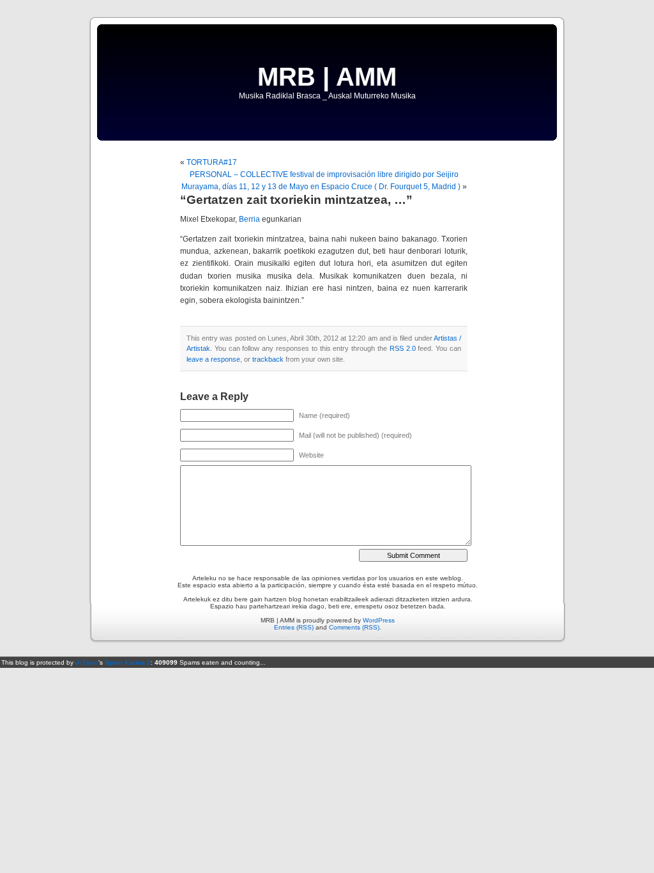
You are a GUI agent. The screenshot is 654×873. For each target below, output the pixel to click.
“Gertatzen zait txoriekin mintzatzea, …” (296, 199)
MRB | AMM (327, 77)
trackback (268, 359)
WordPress (379, 620)
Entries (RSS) (294, 627)
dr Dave (86, 662)
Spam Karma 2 (128, 662)
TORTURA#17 (211, 162)
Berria (249, 219)
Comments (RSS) (354, 627)
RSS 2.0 (403, 348)
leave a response (213, 359)
